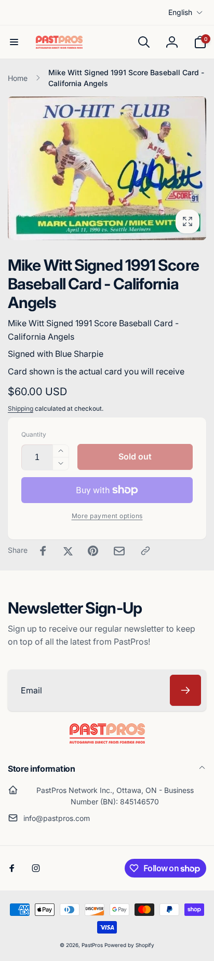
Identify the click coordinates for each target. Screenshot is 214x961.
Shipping (20, 408)
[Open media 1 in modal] (107, 168)
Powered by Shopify (129, 945)
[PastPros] (107, 740)
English (180, 12)
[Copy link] (145, 551)
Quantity (33, 434)
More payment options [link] (107, 516)
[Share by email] (119, 551)
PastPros (92, 945)
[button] (14, 42)
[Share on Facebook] (43, 551)
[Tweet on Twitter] (68, 551)
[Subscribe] (185, 690)
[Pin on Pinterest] (93, 551)
